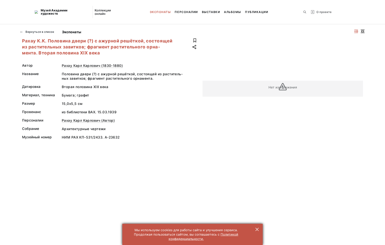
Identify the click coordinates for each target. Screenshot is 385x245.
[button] (257, 229)
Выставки (211, 12)
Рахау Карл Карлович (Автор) (88, 120)
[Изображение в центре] (362, 31)
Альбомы (232, 12)
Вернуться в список (39, 31)
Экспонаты (160, 12)
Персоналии (186, 12)
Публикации (256, 12)
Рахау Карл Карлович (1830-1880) (92, 66)
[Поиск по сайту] (304, 12)
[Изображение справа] (356, 31)
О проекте (323, 12)
